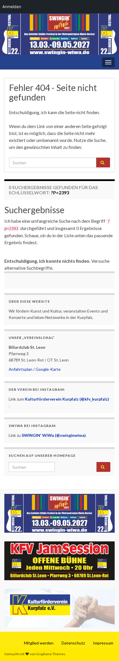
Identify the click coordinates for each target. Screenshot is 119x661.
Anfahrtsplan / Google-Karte (35, 369)
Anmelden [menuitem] (11, 6)
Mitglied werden (38, 642)
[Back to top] (106, 648)
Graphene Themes (50, 654)
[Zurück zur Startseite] (59, 34)
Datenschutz (73, 642)
